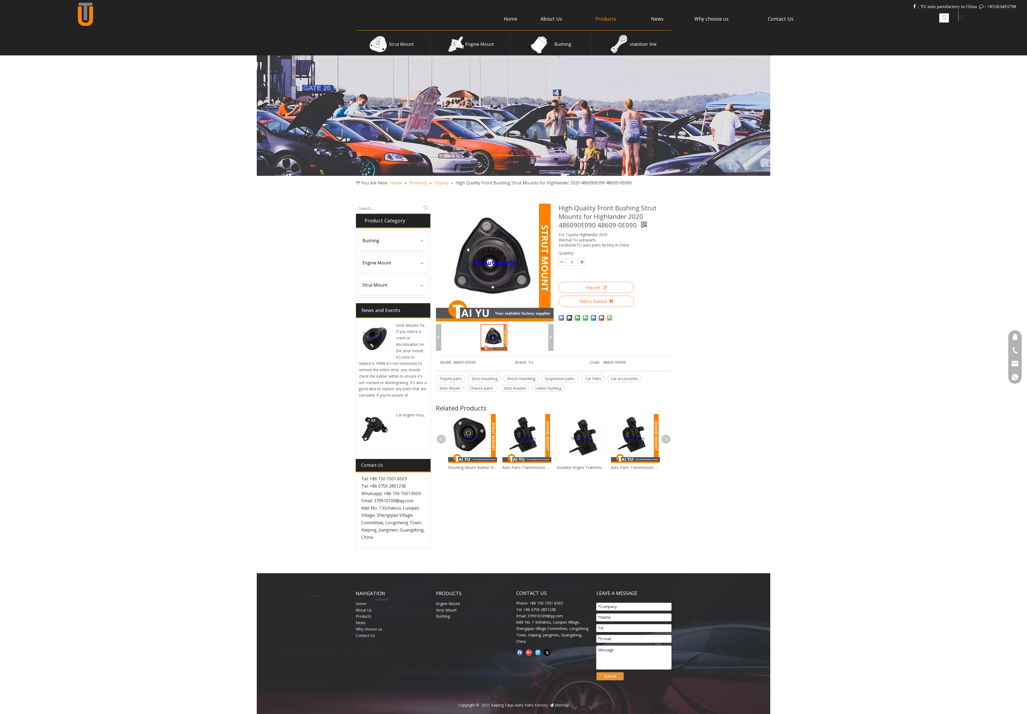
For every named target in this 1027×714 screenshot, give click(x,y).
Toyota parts (450, 378)
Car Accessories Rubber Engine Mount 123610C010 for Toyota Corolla (635, 467)
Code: (595, 362)
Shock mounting (521, 378)
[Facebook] (519, 652)
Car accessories (624, 378)
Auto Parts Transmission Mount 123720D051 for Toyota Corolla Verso (472, 467)
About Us (364, 610)
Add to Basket (593, 301)
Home (361, 603)
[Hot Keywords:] (944, 17)
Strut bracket (515, 388)
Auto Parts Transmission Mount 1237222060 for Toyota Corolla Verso (581, 467)
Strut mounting (484, 378)
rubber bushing (548, 388)
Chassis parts (482, 388)
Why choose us (369, 629)
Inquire (593, 287)
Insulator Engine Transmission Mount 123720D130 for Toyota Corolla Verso (526, 467)
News (361, 622)
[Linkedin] (538, 652)
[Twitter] (547, 652)
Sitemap (562, 705)
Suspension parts (560, 378)
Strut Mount (401, 44)
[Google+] (529, 652)
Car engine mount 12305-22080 (423, 414)
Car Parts (593, 378)
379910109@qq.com (393, 501)
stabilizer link (643, 44)
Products (363, 616)
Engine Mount (479, 44)
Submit (610, 676)
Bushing (562, 44)
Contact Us (365, 635)
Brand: (520, 362)
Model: (446, 362)
